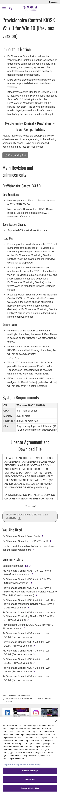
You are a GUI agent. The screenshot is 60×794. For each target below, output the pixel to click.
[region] (30, 755)
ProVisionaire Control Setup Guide (21, 536)
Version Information (13, 565)
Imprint (7, 764)
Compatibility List (17, 155)
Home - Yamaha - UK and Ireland (16, 695)
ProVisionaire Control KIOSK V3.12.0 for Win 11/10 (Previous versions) (27, 572)
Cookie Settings (30, 770)
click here (14, 755)
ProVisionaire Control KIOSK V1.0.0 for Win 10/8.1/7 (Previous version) (26, 678)
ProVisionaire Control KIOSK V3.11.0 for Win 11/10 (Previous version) (27, 581)
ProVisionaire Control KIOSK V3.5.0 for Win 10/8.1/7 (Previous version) (26, 652)
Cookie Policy (33, 764)
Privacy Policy (19, 764)
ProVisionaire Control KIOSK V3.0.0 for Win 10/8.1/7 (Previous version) (26, 669)
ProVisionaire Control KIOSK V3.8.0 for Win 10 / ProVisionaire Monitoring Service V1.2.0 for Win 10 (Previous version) (28, 616)
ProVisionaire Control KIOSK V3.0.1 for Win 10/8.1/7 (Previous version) (26, 661)
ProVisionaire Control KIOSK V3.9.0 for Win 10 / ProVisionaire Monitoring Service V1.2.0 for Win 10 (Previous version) (28, 603)
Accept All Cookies (30, 788)
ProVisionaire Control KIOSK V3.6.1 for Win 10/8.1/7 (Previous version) (26, 635)
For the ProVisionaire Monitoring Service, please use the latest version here (28, 547)
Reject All (30, 779)
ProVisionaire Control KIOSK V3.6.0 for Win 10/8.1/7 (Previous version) (26, 643)
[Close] (56, 720)
